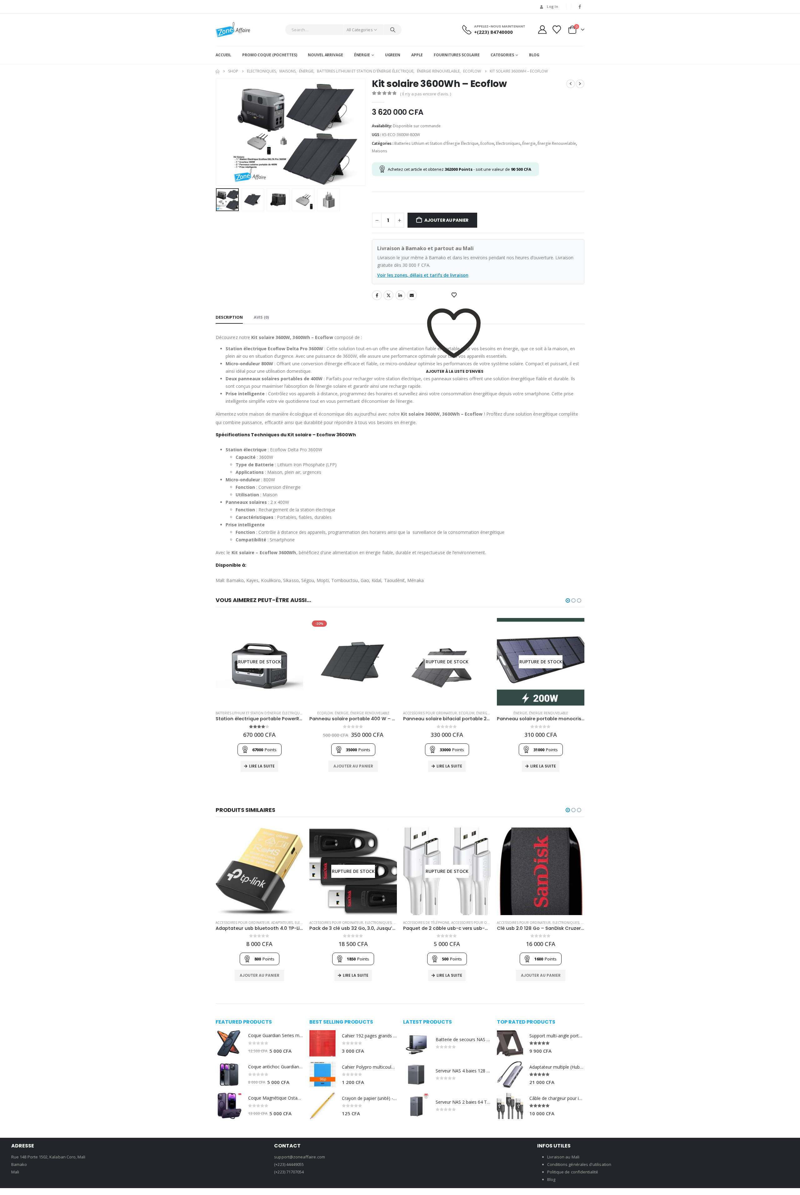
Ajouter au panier (446, 220)
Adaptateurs (282, 922)
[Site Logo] (233, 30)
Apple (417, 55)
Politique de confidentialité (572, 1172)
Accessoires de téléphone (426, 922)
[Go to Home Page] (217, 71)
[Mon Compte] (542, 29)
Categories (502, 55)
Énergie (362, 55)
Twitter (388, 295)
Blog (534, 55)
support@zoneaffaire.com (299, 1157)
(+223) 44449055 (289, 1164)
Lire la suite (262, 766)
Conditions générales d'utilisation (579, 1164)
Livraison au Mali (563, 1157)
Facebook (377, 295)
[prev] (570, 83)
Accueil (223, 55)
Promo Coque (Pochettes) (269, 55)
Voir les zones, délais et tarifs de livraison (422, 275)
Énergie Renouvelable (557, 143)
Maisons (379, 151)
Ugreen (392, 55)
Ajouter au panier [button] (353, 766)
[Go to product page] (259, 871)
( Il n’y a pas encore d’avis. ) (425, 94)
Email (412, 295)
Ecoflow (487, 143)
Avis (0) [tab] (261, 317)
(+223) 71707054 (289, 1172)
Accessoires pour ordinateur (430, 713)
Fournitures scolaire (457, 55)
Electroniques (508, 143)
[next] (580, 83)
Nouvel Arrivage (325, 55)
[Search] (393, 29)
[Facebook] (580, 7)
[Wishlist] (557, 29)
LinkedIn (400, 295)
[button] (217, 132)
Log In (552, 6)
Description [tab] (229, 317)
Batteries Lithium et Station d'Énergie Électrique (436, 143)
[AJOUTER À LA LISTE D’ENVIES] (454, 295)
